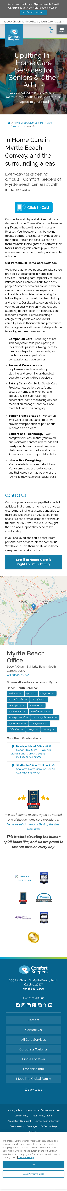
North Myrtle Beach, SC (45, 717)
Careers (33, 1020)
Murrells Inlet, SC (17, 711)
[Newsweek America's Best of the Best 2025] (23, 903)
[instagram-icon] (23, 1005)
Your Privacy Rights (42, 1115)
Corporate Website (33, 1049)
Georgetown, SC (39, 723)
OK (33, 1164)
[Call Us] (51, 31)
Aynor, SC (31, 693)
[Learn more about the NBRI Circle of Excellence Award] (33, 942)
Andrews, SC (15, 693)
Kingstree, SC (47, 693)
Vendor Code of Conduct (47, 1121)
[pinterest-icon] (34, 1005)
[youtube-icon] (40, 1005)
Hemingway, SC (17, 705)
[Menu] (62, 30)
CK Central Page (49, 1126)
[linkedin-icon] (29, 1005)
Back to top (34, 1089)
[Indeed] (45, 1005)
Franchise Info (33, 1069)
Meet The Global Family (33, 1078)
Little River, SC (16, 729)
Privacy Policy (15, 1110)
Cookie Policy (21, 1115)
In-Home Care (30, 126)
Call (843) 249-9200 (19, 674)
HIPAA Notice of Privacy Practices (43, 1110)
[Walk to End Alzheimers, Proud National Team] (23, 918)
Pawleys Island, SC (19, 717)
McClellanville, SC (18, 699)
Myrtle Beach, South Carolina (28, 123)
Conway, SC (49, 729)
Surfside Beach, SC (41, 711)
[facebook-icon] (18, 1005)
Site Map (33, 1131)
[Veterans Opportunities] (23, 880)
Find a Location (33, 1059)
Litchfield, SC (39, 699)
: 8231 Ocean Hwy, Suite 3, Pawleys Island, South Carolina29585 (30, 752)
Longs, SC (33, 729)
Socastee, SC (37, 705)
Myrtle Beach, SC (18, 723)
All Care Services (33, 1039)
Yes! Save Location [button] (31, 12)
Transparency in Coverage (23, 1126)
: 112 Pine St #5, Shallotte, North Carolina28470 (35, 769)
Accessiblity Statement (19, 1121)
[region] (33, 1160)
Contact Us (33, 1030)
